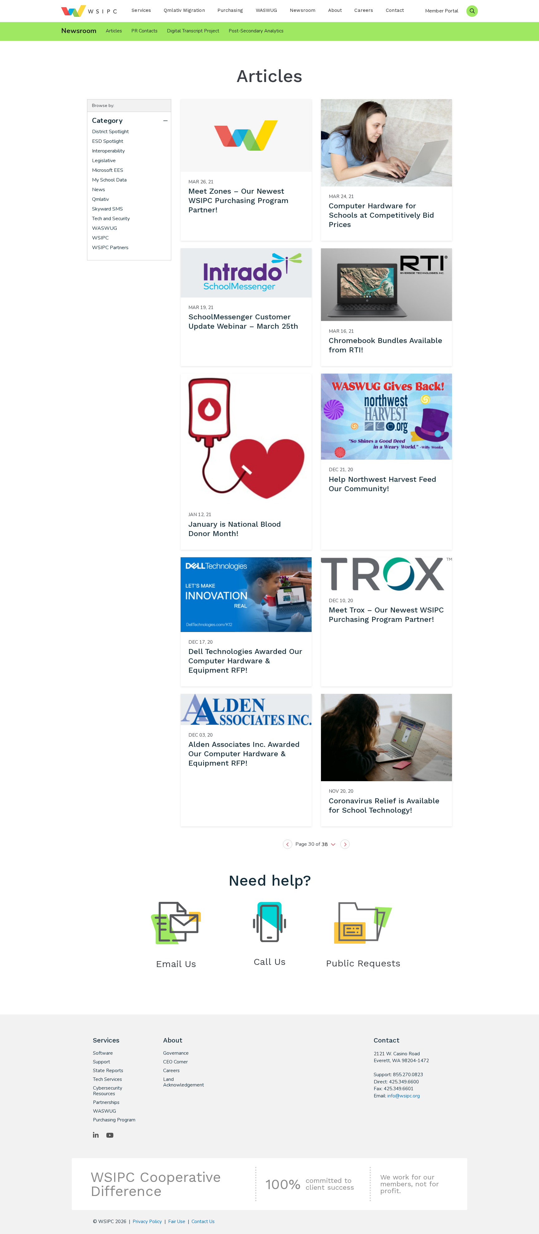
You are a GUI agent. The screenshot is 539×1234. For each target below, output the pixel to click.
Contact (395, 10)
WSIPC (100, 238)
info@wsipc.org (403, 1096)
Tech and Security (111, 218)
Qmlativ (100, 199)
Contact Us (203, 1221)
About (335, 10)
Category (107, 120)
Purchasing (230, 10)
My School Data (109, 180)
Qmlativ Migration (184, 10)
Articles (114, 31)
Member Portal (441, 11)
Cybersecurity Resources (107, 1090)
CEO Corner (175, 1062)
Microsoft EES (107, 170)
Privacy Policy (147, 1221)
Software (103, 1053)
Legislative (104, 160)
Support (101, 1062)
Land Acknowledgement (183, 1082)
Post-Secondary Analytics (256, 31)
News (98, 189)
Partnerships (106, 1102)
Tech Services (107, 1079)
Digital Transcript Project (193, 31)
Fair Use (176, 1221)
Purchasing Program (114, 1120)
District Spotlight (110, 131)
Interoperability (108, 151)
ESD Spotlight (107, 141)
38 (325, 844)
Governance (176, 1053)
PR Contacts (144, 31)
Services (141, 10)
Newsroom (302, 10)
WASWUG (266, 10)
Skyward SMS (107, 209)
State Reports (108, 1070)
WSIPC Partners (110, 247)
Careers (363, 10)
